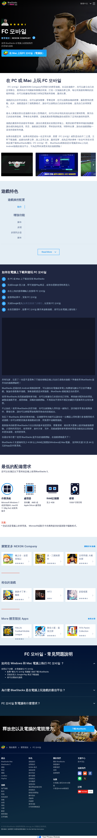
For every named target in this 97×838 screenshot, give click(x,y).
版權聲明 (10, 829)
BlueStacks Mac (7, 761)
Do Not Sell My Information (35, 829)
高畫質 (31, 801)
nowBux (4, 776)
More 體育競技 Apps (14, 618)
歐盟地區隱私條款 (20, 829)
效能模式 (32, 790)
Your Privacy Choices (51, 837)
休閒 (2, 802)
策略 (2, 800)
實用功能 (32, 804)
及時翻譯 (32, 781)
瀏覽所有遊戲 (90, 546)
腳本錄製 (32, 776)
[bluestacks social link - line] (80, 778)
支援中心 (81, 758)
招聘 (55, 770)
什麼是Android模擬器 (61, 788)
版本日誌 (81, 761)
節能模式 (32, 778)
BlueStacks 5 (5, 764)
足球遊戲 (4, 817)
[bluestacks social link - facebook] (90, 773)
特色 (30, 758)
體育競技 (5, 38)
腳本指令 (32, 795)
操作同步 (32, 773)
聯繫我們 (56, 767)
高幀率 (31, 798)
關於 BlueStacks (59, 761)
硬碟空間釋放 (33, 793)
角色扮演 (4, 797)
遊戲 (3, 785)
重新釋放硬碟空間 (35, 787)
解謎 (2, 811)
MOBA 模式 (33, 767)
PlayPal (4, 778)
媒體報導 (56, 773)
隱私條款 (4, 829)
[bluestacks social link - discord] (80, 773)
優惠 (2, 767)
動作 (2, 791)
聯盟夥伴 (56, 764)
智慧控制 (32, 784)
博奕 (2, 805)
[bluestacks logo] (9, 3)
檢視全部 (92, 619)
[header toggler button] (94, 3)
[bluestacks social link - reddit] (85, 773)
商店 (2, 770)
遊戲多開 (32, 770)
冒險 (2, 794)
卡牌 (2, 808)
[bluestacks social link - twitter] (85, 778)
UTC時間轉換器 (34, 807)
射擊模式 (32, 764)
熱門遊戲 (4, 788)
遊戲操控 (32, 761)
